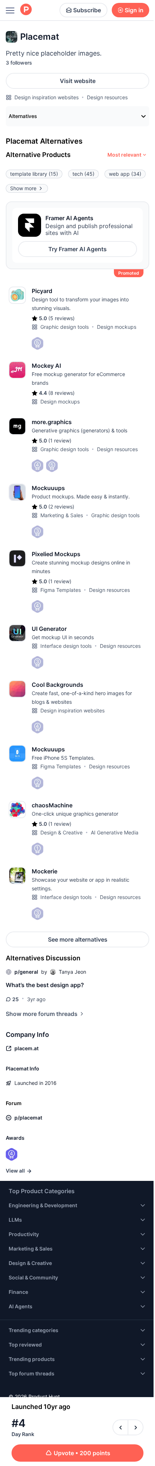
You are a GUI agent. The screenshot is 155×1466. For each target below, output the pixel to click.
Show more (23, 188)
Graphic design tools (64, 327)
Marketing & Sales (61, 515)
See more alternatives (77, 939)
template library (34, 174)
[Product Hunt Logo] (26, 10)
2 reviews (61, 506)
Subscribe (87, 10)
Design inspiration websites (46, 97)
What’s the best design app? (45, 985)
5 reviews (61, 318)
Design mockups (116, 327)
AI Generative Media (114, 832)
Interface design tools (66, 646)
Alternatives (23, 116)
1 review (60, 440)
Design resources (107, 97)
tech (83, 174)
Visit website (78, 80)
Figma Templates (60, 590)
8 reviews (61, 393)
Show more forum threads (42, 1013)
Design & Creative (61, 832)
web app (125, 174)
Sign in (134, 10)
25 (15, 999)
